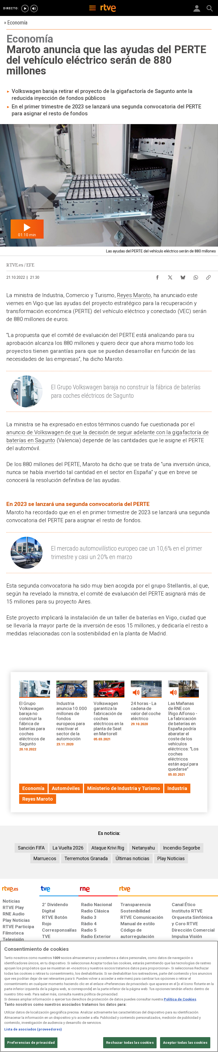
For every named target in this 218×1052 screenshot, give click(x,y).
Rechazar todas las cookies (129, 1043)
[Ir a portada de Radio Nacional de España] (98, 890)
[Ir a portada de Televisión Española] (59, 890)
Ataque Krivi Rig (107, 848)
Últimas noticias (132, 858)
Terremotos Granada (86, 858)
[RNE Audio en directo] (34, 8)
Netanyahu (143, 848)
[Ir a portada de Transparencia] (168, 890)
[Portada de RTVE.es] (108, 8)
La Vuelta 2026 (68, 848)
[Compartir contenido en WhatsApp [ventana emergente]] (195, 276)
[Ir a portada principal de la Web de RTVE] (19, 888)
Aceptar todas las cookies (185, 1043)
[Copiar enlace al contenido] (208, 276)
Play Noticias (171, 858)
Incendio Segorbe (181, 848)
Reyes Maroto (134, 295)
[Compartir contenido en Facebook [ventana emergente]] (157, 276)
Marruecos (44, 858)
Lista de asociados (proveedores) (33, 1029)
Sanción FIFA (31, 848)
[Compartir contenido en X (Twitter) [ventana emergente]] (170, 276)
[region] (109, 996)
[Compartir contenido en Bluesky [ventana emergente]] (183, 276)
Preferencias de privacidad (31, 1043)
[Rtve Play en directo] (25, 8)
